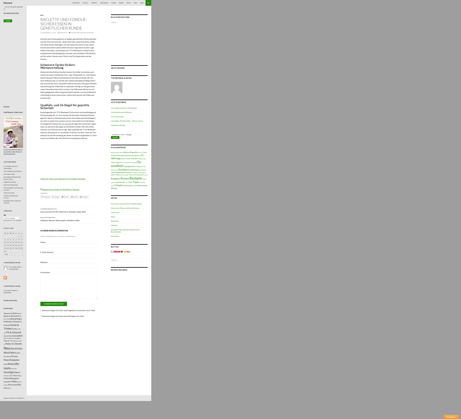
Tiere (130, 182)
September (115, 236)
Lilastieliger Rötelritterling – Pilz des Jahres (127, 121)
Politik (18, 353)
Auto (121, 152)
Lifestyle (15, 341)
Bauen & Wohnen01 (11, 316)
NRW (135, 3)
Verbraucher (127, 186)
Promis (145, 175)
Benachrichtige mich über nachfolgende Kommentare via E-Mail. (68, 310)
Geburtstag (141, 159)
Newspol (8, 3)
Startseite (76, 3)
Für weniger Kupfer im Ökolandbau (124, 108)
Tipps (136, 182)
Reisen (121, 3)
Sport (17, 372)
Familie (14, 329)
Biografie (133, 152)
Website (43, 262)
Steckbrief (120, 182)
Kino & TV (8, 341)
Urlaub (118, 185)
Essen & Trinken (125, 159)
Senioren (14, 368)
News (113, 217)
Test (126, 182)
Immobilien (17, 338)
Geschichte (8, 336)
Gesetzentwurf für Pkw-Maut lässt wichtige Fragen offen (63, 210)
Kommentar (45, 272)
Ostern (117, 175)
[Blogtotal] (125, 252)
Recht (5, 364)
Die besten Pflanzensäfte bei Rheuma (125, 208)
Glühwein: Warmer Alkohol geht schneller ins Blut (60, 219)
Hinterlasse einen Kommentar (82, 33)
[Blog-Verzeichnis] (116, 252)
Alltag (6, 313)
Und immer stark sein (13, 112)
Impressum (115, 212)
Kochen (122, 169)
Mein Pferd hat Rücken (11, 185)
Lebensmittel (120, 172)
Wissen (114, 188)
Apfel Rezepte (115, 152)
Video (142, 3)
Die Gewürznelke (117, 117)
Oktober (114, 225)
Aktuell (85, 3)
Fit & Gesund (13, 332)
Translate (18, 220)
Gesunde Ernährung (129, 162)
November (115, 221)
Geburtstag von (117, 162)
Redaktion (63, 33)
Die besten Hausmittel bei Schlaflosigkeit (126, 204)
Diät (139, 155)
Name (42, 242)
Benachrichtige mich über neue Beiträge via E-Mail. (63, 316)
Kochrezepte (133, 170)
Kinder (116, 170)
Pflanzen (132, 175)
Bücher (140, 152)
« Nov (6, 254)
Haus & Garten (8, 338)
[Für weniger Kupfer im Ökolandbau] (116, 87)
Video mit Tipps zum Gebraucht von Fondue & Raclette (62, 179)
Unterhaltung (10, 378)
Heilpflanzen (139, 166)
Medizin (128, 172)
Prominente (139, 175)
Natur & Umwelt (14, 343)
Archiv (10, 313)
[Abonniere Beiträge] (5, 277)
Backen (126, 152)
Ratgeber (115, 178)
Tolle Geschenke (9, 193)
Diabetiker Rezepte (131, 155)
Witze (129, 3)
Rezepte (94, 3)
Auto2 (19, 313)
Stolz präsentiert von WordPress (14, 398)
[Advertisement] (68, 159)
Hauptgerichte (129, 166)
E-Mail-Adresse (46, 252)
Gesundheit (104, 3)
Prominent (7, 356)
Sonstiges (9, 372)
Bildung (13, 319)
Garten (134, 158)
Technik (6, 375)
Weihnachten (142, 185)
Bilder (113, 3)
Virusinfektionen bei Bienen (121, 112)
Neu (42, 15)
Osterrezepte (124, 175)
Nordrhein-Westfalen (138, 172)
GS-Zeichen (67, 124)
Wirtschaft (12, 385)
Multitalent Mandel (118, 125)
